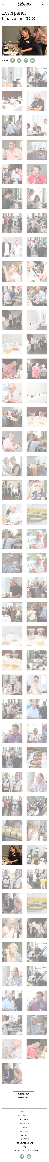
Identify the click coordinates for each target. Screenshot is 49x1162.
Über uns (24, 1120)
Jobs (24, 1128)
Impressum (25, 1139)
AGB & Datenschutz (24, 1143)
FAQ (24, 1147)
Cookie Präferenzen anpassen (24, 1151)
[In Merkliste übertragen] (26, 60)
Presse (24, 1135)
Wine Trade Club (24, 1116)
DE (43, 4)
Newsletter (24, 1112)
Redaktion (24, 1124)
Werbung (24, 1131)
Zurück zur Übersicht (23, 1096)
